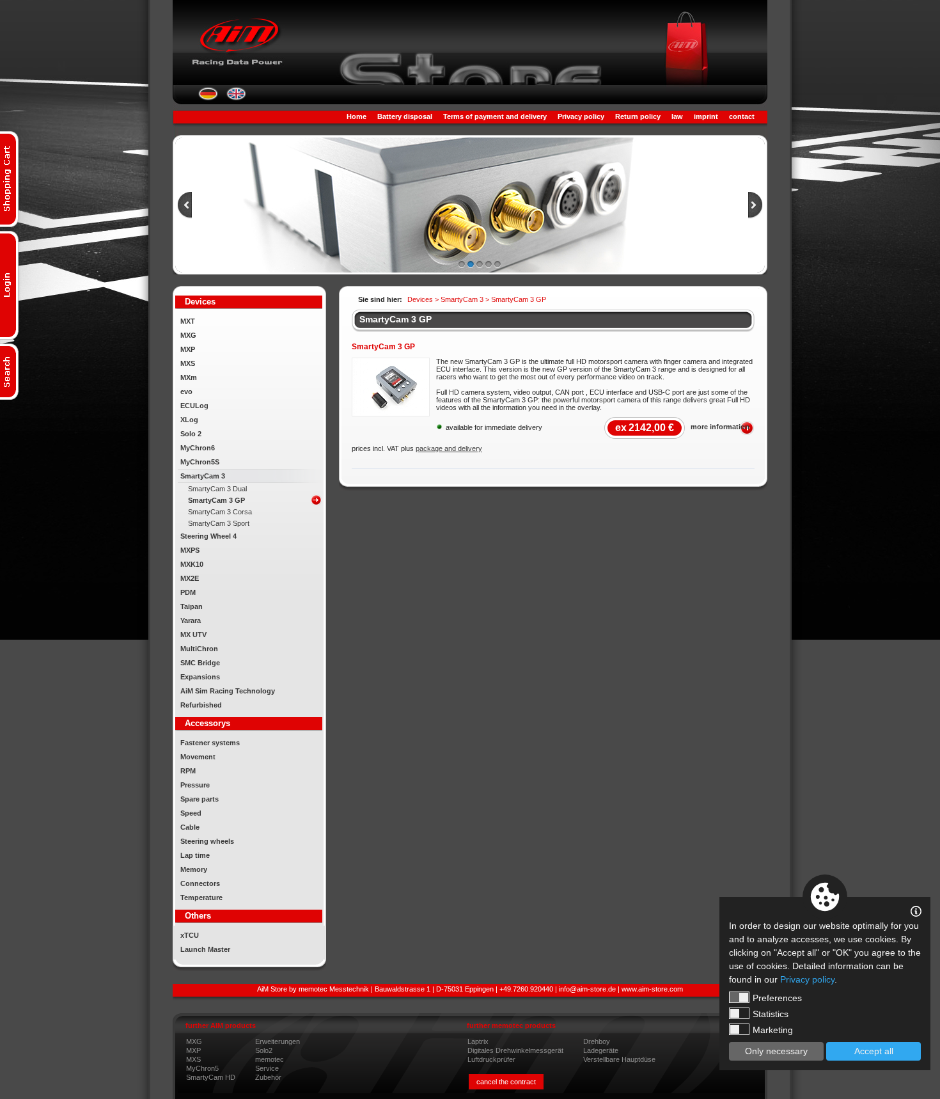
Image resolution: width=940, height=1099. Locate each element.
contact (742, 116)
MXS (187, 363)
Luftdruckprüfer (491, 1059)
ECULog (194, 405)
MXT (187, 321)
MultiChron (199, 648)
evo (186, 391)
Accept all (873, 1051)
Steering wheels (207, 841)
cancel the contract (506, 1082)
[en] (236, 98)
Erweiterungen (277, 1041)
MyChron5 (202, 1068)
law (677, 116)
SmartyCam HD (210, 1077)
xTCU (189, 935)
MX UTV (193, 634)
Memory (193, 869)
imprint (706, 116)
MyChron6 (197, 448)
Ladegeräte (600, 1050)
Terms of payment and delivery (495, 116)
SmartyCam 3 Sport (218, 523)
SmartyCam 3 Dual (217, 489)
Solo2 (263, 1050)
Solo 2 (190, 434)
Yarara (190, 620)
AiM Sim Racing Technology (227, 691)
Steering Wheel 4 (208, 536)
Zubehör (268, 1077)
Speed (190, 813)
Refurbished (201, 705)
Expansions (200, 677)
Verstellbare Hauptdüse (619, 1059)
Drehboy (596, 1041)
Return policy (638, 116)
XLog (189, 419)
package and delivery (449, 448)
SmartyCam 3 (202, 476)
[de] (208, 98)
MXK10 (191, 564)
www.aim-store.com (652, 989)
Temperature (201, 897)
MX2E (189, 578)
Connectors (200, 883)
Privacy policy (581, 116)
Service (267, 1068)
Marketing (773, 1030)
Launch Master (205, 949)
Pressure (195, 785)
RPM (188, 771)
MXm (188, 377)
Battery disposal (404, 116)
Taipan (191, 606)
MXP (187, 349)
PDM (188, 592)
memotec (269, 1059)
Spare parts (199, 799)
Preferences (777, 998)
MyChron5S (199, 462)
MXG (188, 335)
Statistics (770, 1014)
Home (356, 116)
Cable (190, 827)
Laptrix (478, 1041)
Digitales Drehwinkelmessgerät (515, 1050)
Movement (197, 757)
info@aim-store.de (587, 989)
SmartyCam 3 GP (216, 500)
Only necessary (776, 1051)
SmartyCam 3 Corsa (220, 512)
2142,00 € (644, 427)
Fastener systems (210, 743)
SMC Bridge (200, 663)
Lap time (195, 855)
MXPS (190, 550)
